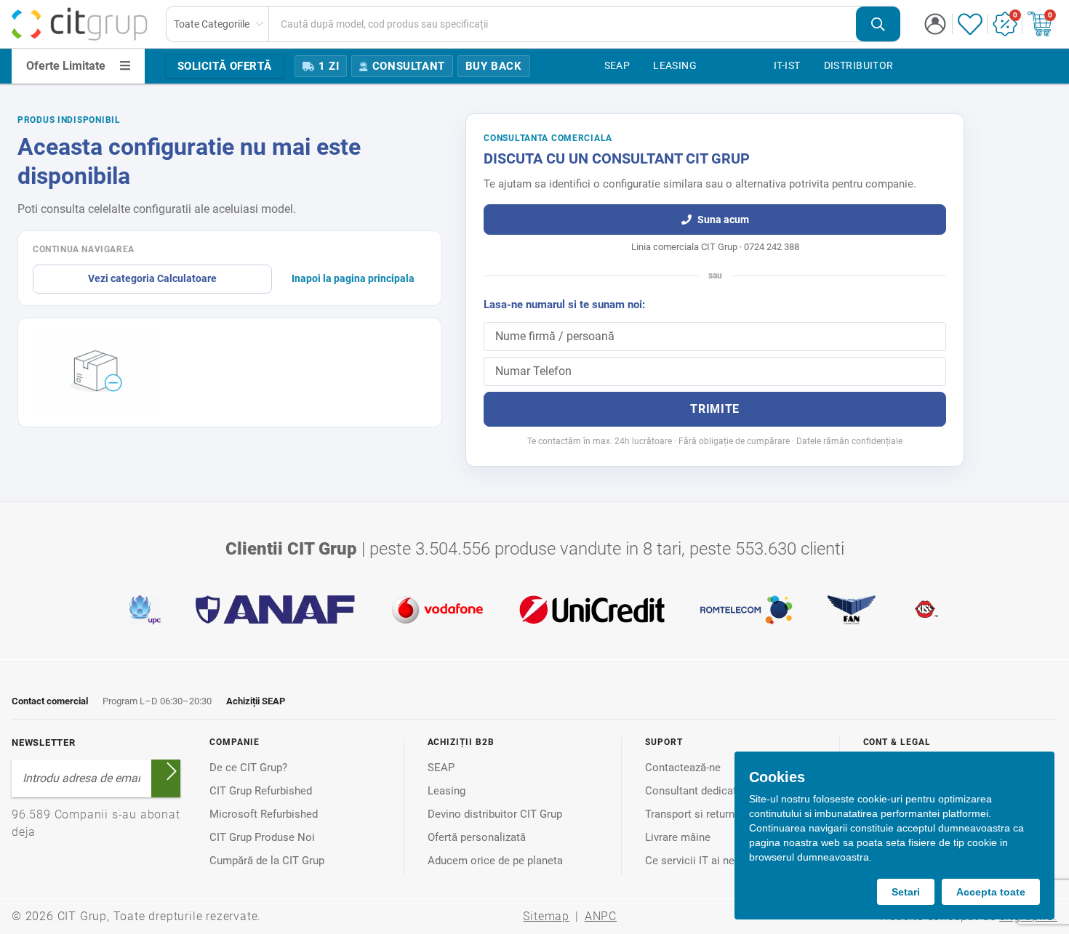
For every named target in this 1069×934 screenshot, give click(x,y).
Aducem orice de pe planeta (495, 860)
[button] (935, 24)
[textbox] (562, 24)
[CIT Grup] (80, 24)
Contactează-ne (683, 767)
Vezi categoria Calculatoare (152, 278)
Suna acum (723, 219)
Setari (906, 892)
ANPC (601, 916)
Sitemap (546, 916)
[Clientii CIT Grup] (534, 609)
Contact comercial (50, 701)
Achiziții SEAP (255, 701)
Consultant (408, 66)
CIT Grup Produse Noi (262, 837)
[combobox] (533, 24)
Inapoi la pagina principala (353, 278)
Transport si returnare (697, 814)
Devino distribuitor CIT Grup (495, 814)
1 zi (329, 66)
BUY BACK (493, 66)
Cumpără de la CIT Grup (266, 860)
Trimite (714, 409)
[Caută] (878, 24)
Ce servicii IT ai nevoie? (702, 860)
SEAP (441, 767)
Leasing (446, 790)
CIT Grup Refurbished (260, 790)
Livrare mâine (677, 837)
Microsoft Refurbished (263, 814)
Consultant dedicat (691, 790)
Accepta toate (990, 892)
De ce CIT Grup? (248, 767)
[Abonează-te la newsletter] (171, 771)
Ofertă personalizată (477, 837)
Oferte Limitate (65, 66)
